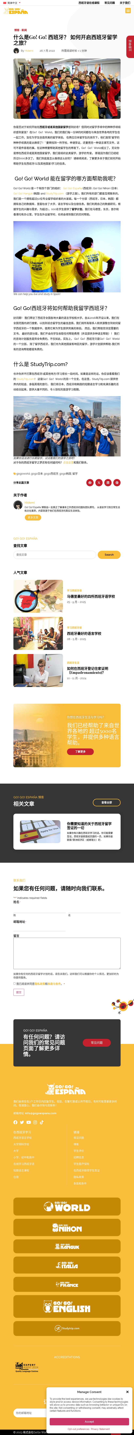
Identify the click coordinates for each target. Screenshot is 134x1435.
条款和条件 (80, 1183)
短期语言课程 (21, 1170)
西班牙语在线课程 (89, 2)
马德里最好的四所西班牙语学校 (91, 596)
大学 (16, 1150)
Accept (89, 1421)
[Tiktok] (42, 1122)
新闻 (24, 30)
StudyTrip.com (55, 193)
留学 (75, 473)
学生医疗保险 (81, 1164)
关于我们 (125, 2)
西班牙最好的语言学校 (84, 633)
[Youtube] (28, 1122)
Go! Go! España (72, 188)
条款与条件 (54, 983)
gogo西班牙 (51, 473)
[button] (127, 1391)
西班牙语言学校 (22, 1137)
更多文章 (33, 517)
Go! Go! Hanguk (23, 193)
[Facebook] (15, 1122)
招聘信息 (79, 1157)
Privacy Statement (100, 1429)
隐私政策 (40, 983)
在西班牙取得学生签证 (87, 1170)
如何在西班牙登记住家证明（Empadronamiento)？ (87, 670)
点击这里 (68, 462)
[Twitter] (22, 1122)
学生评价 (79, 1150)
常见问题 (109, 2)
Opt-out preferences (78, 1429)
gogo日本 (37, 473)
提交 (18, 992)
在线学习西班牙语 (23, 1164)
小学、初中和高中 (23, 1157)
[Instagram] (35, 1122)
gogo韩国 (65, 473)
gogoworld (23, 473)
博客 (76, 1144)
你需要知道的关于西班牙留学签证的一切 (89, 825)
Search (109, 554)
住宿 (16, 1177)
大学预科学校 (21, 1144)
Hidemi (29, 50)
